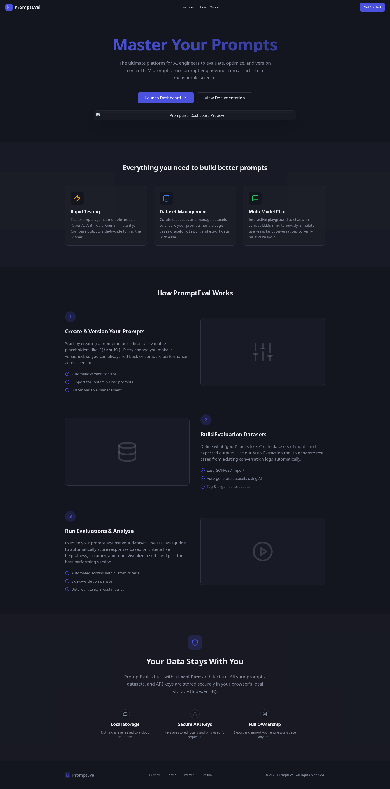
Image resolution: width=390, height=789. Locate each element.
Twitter (188, 775)
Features (188, 7)
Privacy (154, 775)
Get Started (372, 7)
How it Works (210, 7)
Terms (171, 775)
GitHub (206, 775)
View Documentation (225, 98)
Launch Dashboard (163, 98)
